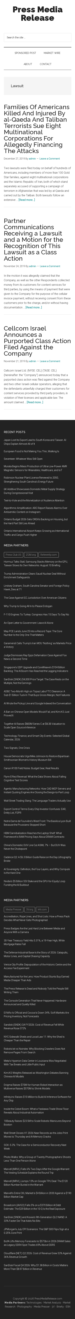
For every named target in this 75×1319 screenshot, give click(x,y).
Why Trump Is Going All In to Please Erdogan (28, 606)
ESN (68, 1306)
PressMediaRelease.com (48, 1298)
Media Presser (42, 1306)
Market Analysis (52, 1302)
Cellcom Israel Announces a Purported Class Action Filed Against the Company (37, 341)
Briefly (60, 1306)
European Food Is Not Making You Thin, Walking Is (31, 451)
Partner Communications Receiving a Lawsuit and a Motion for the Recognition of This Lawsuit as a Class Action (33, 239)
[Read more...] (27, 200)
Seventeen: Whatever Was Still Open (23, 458)
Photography (24, 1306)
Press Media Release (38, 14)
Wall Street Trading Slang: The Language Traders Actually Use (37, 800)
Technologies (34, 1302)
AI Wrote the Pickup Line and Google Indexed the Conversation (37, 703)
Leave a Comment (50, 158)
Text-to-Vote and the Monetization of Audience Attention (34, 500)
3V (53, 1306)
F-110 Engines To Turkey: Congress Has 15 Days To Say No (36, 614)
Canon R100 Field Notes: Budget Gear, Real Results (31, 768)
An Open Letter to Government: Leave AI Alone (28, 622)
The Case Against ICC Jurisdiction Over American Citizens (35, 597)
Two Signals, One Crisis (17, 747)
